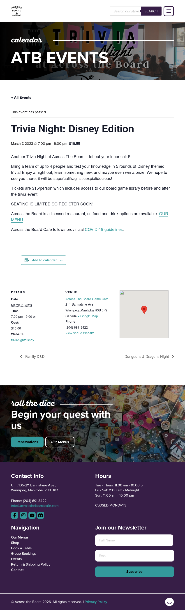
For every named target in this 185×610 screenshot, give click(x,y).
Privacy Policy (96, 601)
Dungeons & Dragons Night (147, 356)
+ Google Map (88, 316)
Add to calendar (44, 260)
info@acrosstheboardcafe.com (35, 505)
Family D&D (34, 356)
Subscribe (134, 571)
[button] (169, 11)
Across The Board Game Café (87, 299)
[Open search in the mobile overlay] (136, 11)
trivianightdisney (22, 340)
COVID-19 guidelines (104, 229)
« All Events (21, 97)
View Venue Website (80, 333)
